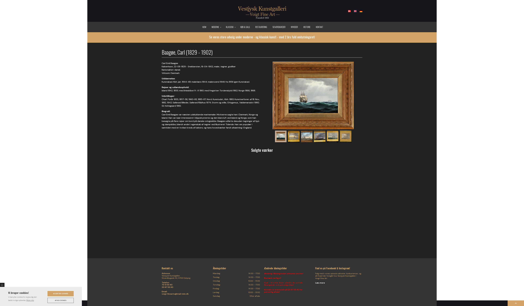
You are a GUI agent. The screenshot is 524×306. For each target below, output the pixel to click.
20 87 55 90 (167, 287)
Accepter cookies (60, 294)
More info (30, 300)
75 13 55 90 (167, 285)
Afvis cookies (60, 300)
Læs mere (320, 283)
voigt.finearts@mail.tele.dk (175, 294)
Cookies (2, 285)
